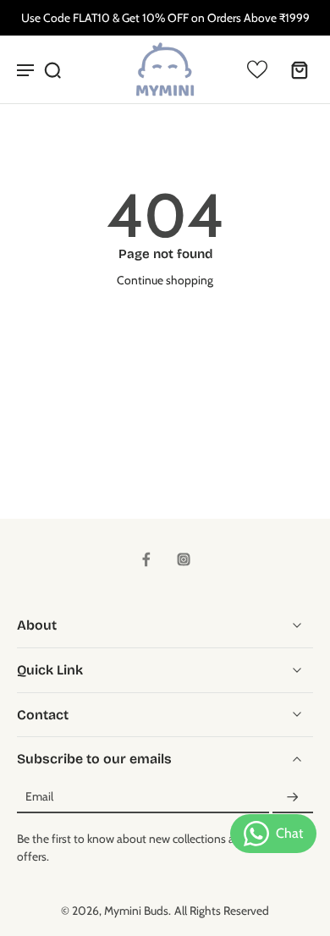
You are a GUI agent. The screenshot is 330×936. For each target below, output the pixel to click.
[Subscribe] (292, 797)
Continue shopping (165, 280)
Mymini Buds (136, 910)
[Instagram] (183, 559)
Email (39, 797)
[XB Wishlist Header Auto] (257, 69)
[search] (52, 69)
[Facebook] (146, 559)
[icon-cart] (294, 69)
